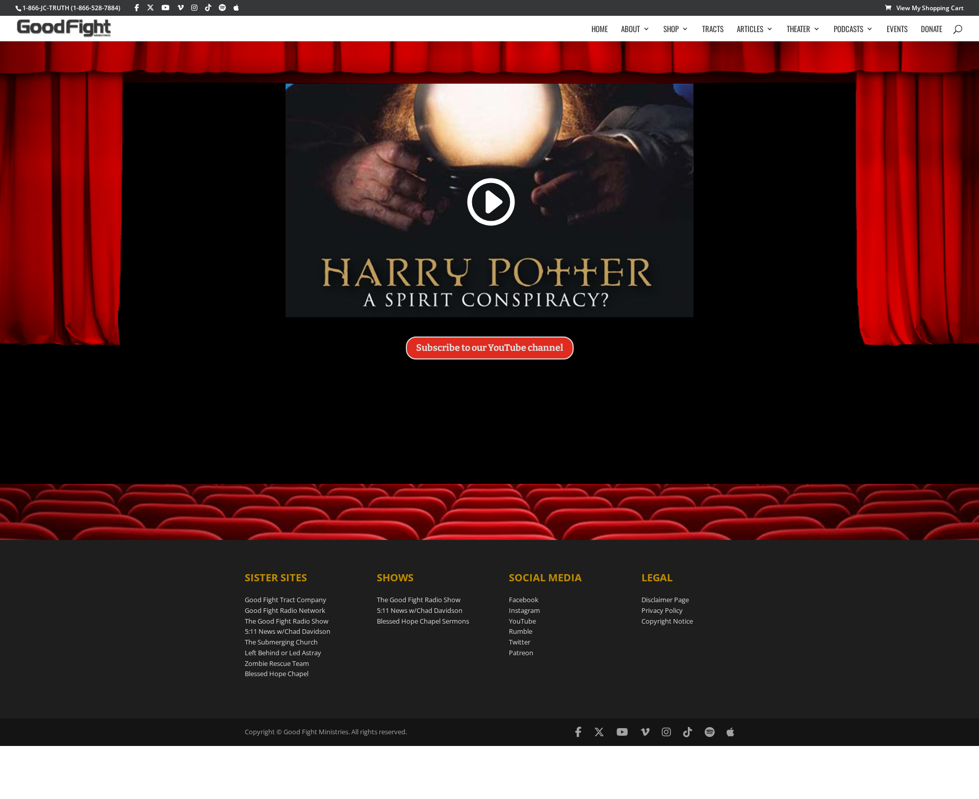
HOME (599, 29)
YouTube (522, 621)
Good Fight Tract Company (285, 599)
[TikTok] (208, 7)
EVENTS (897, 29)
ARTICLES (750, 29)
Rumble (520, 631)
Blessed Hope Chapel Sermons (423, 621)
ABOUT (630, 29)
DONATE (931, 29)
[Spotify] (222, 7)
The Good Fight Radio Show (286, 621)
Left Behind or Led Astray (283, 652)
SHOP (671, 29)
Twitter (519, 642)
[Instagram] (194, 7)
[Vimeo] (180, 7)
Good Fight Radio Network (285, 610)
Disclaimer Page (665, 599)
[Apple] (236, 7)
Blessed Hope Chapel (276, 673)
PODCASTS (848, 29)
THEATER (798, 29)
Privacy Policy (662, 610)
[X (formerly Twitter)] (150, 7)
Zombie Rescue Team (277, 663)
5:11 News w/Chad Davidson (287, 631)
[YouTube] (166, 7)
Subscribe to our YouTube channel (489, 347)
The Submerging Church (281, 642)
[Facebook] (137, 7)
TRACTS (713, 29)
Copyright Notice (667, 621)
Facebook (523, 599)
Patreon (521, 652)
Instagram (524, 610)
